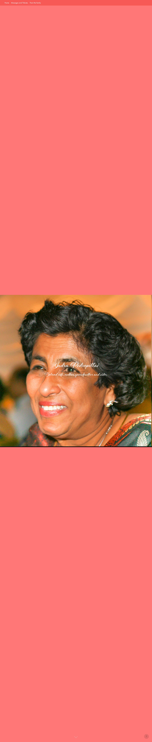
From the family (35, 3)
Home (7, 3)
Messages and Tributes (19, 3)
